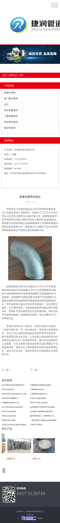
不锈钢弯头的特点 (37, 389)
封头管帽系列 (11, 110)
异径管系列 (10, 127)
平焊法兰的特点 (8, 389)
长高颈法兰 (40, 458)
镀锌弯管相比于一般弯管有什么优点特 (43, 416)
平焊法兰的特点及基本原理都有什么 (15, 424)
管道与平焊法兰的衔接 (38, 402)
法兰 (6, 104)
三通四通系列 (11, 116)
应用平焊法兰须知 (9, 420)
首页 (4, 75)
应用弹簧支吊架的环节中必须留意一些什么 (43, 407)
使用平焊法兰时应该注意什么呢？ (15, 394)
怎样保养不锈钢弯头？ (10, 398)
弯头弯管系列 (11, 122)
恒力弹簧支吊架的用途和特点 (13, 385)
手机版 (39, 518)
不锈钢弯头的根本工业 (10, 402)
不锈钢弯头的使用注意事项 (40, 385)
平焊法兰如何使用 (9, 411)
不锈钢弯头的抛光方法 (38, 394)
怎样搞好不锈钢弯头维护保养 (41, 411)
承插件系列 (10, 92)
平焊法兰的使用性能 (38, 398)
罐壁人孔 (13, 458)
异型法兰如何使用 (9, 416)
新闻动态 (13, 75)
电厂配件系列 (11, 98)
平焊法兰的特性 (36, 424)
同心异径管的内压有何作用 (12, 407)
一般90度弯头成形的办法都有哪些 (43, 420)
